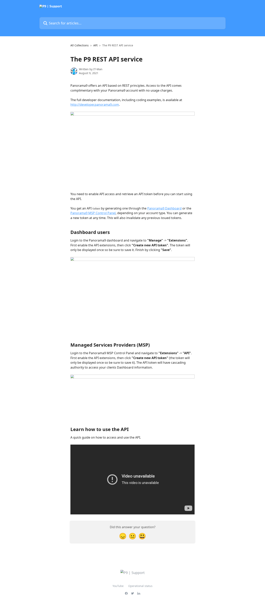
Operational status (140, 586)
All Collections (79, 45)
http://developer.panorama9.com (94, 104)
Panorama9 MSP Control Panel (93, 213)
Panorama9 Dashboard (164, 208)
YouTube (118, 586)
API (95, 45)
